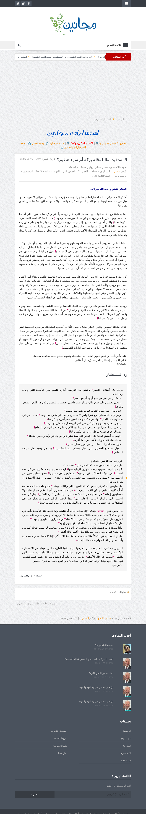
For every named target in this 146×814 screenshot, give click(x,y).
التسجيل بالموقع (59, 731)
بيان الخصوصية (60, 745)
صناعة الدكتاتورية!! (104, 645)
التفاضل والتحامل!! (31, 57)
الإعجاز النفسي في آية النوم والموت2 (95, 687)
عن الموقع (126, 738)
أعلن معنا (62, 753)
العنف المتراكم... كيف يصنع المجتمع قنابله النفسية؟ (88, 659)
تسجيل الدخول (103, 618)
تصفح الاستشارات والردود (112, 143)
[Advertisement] (73, 89)
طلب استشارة (56, 143)
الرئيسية (127, 731)
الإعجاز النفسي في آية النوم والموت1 (95, 701)
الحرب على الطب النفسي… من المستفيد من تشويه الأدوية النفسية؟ (75, 57)
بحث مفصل (38, 143)
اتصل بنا (127, 745)
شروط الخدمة (60, 738)
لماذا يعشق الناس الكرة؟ (101, 673)
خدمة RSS (126, 760)
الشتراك (84, 618)
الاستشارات (125, 753)
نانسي (116, 171)
